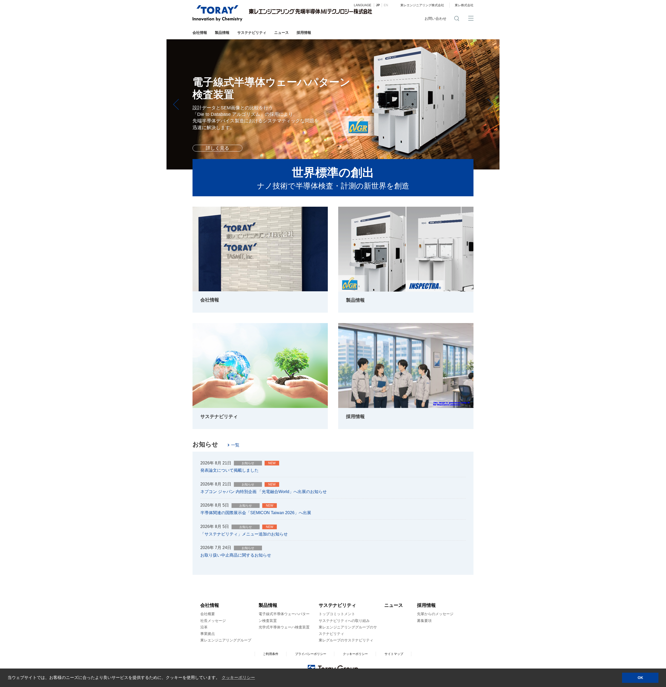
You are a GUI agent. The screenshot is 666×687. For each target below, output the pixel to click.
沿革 (204, 627)
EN (386, 5)
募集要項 (424, 621)
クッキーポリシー (355, 654)
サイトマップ (394, 654)
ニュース (281, 32)
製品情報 (222, 32)
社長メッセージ (213, 621)
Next (489, 104)
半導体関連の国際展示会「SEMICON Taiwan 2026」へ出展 (255, 512)
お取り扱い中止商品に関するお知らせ (235, 555)
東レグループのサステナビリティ (346, 640)
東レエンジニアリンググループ (225, 640)
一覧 (235, 445)
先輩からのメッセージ (435, 614)
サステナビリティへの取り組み (344, 621)
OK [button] (640, 678)
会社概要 (207, 614)
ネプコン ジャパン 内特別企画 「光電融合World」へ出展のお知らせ (263, 491)
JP (378, 5)
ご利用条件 (270, 654)
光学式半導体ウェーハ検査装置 (284, 627)
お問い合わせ (435, 18)
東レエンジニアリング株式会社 (422, 5)
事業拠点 (207, 634)
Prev (177, 104)
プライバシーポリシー (310, 654)
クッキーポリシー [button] (238, 677)
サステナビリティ (251, 32)
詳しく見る (217, 129)
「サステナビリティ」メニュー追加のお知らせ (244, 534)
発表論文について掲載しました (229, 470)
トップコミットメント (337, 614)
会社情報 (200, 32)
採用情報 (304, 32)
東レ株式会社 (464, 5)
